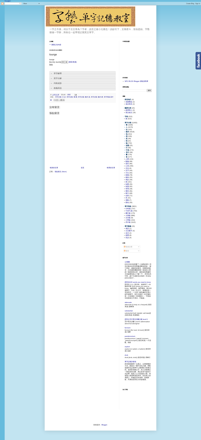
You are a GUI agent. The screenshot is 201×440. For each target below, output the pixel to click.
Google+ (8, 1)
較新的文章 (54, 168)
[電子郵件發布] (75, 95)
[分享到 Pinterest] (63, 100)
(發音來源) (72, 62)
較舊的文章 (111, 168)
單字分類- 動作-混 (84, 97)
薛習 (69, 95)
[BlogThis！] (57, 100)
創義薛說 (58, 88)
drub (126, 355)
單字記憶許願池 (130, 362)
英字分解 (58, 78)
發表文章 (128, 247)
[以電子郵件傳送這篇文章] (55, 100)
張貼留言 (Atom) (61, 172)
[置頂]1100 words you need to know (138, 282)
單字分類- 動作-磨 (97, 97)
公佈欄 (127, 262)
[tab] (82, 73)
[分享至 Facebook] (61, 100)
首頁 (82, 168)
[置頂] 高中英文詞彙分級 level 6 (136, 319)
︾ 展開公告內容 (55, 45)
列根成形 (58, 83)
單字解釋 (58, 73)
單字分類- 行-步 (60, 97)
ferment (127, 328)
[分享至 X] (59, 100)
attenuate (128, 302)
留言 (127, 251)
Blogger (104, 425)
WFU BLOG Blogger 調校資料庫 (136, 81)
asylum (127, 347)
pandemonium (130, 336)
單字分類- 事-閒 (72, 97)
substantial (129, 311)
